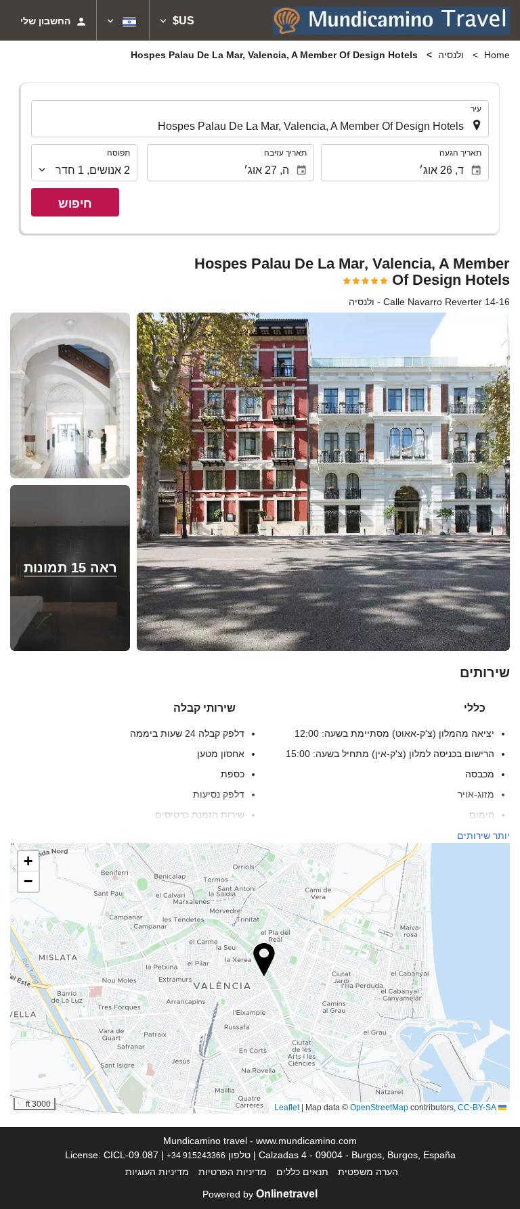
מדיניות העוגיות (157, 1171)
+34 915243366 (196, 1155)
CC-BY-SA (477, 1107)
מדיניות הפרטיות (232, 1171)
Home (497, 54)
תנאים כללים (302, 1171)
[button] (177, 20)
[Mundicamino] (391, 20)
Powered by (260, 1194)
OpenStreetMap (379, 1107)
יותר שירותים (483, 835)
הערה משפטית (368, 1171)
